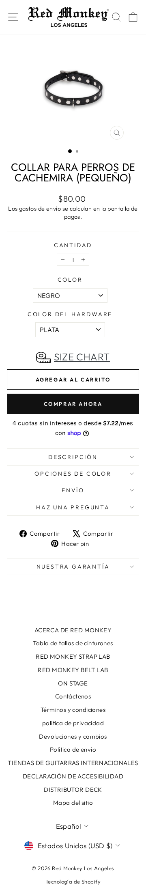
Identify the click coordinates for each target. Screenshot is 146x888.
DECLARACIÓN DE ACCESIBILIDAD (73, 776)
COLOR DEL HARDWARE (70, 314)
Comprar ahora (73, 404)
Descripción (73, 457)
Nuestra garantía (73, 566)
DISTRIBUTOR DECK (73, 789)
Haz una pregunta (73, 507)
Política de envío (73, 749)
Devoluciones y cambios (73, 736)
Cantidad (73, 245)
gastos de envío (40, 208)
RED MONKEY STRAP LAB (73, 656)
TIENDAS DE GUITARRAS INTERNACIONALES (73, 763)
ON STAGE (73, 683)
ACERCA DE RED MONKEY (73, 630)
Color (70, 279)
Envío (73, 490)
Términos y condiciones (73, 709)
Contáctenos (73, 696)
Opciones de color (73, 473)
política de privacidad (73, 723)
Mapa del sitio (73, 802)
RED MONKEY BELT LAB (73, 670)
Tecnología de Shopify (73, 881)
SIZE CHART (82, 357)
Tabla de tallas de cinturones (73, 643)
